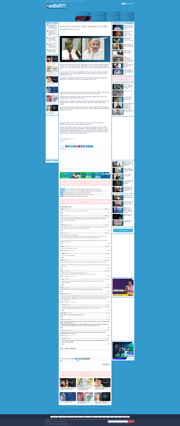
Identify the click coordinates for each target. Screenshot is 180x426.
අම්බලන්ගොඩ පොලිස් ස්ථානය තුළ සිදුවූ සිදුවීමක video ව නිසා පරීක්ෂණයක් (128, 163)
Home (48, 1)
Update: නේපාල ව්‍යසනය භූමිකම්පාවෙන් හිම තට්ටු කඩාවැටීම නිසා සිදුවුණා (128, 86)
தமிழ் (132, 3)
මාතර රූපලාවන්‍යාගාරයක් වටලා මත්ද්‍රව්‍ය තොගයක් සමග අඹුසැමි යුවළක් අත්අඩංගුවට (128, 59)
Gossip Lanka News (55, 421)
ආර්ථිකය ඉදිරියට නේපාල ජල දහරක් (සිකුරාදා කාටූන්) (52, 50)
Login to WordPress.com (85, 358)
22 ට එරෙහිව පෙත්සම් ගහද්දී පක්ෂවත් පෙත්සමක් (128, 182)
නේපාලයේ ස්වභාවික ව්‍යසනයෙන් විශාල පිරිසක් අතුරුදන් (128, 98)
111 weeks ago (65, 215)
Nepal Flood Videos (128, 90)
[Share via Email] (84, 146)
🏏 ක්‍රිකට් (110, 416)
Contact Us (126, 423)
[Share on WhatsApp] (71, 146)
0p (65, 319)
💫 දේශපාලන (62, 416)
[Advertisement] (52, 137)
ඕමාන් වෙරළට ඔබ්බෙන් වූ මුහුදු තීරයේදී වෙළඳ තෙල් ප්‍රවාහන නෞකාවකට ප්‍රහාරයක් (128, 210)
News (64, 22)
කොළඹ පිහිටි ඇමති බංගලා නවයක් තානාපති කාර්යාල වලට (52, 39)
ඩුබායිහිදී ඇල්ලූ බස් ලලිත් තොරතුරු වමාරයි (128, 110)
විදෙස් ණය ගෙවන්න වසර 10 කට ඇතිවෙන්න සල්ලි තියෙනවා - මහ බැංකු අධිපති (53, 33)
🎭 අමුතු (117, 416)
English (53, 1)
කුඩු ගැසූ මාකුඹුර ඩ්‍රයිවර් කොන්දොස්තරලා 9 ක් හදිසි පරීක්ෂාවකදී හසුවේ (128, 170)
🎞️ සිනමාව (94, 416)
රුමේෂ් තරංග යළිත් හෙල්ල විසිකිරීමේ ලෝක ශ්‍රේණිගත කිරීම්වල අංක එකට (129, 71)
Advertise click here (83, 13)
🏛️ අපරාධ (102, 416)
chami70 (62, 330)
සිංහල (123, 3)
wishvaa (62, 319)
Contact (83, 1)
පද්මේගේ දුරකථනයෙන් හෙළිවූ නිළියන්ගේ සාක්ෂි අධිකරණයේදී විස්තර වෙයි (128, 189)
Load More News (123, 230)
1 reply (66, 250)
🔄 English (126, 416)
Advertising (65, 1)
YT (70, 1)
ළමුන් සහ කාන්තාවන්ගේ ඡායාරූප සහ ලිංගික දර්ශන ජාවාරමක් (128, 65)
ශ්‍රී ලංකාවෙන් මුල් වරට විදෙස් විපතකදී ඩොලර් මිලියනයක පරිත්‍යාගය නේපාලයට (53, 26)
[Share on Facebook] (66, 146)
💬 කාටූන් (78, 416)
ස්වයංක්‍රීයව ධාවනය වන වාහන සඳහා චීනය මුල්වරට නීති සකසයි (129, 196)
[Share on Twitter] (69, 146)
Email (77, 360)
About (59, 1)
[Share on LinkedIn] (82, 146)
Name (61, 360)
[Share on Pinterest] (79, 146)
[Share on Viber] (74, 146)
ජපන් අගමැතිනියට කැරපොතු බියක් (127, 175)
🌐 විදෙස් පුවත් (70, 416)
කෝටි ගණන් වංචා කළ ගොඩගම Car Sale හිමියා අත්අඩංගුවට (128, 202)
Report (108, 213)
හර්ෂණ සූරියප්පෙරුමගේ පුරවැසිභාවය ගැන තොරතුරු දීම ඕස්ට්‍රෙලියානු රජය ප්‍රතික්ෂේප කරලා (129, 106)
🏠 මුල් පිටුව (54, 416)
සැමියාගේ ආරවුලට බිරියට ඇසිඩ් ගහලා (128, 215)
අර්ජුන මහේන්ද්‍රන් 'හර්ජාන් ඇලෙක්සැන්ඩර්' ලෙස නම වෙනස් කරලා (53, 45)
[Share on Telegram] (77, 146)
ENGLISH (128, 3)
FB (74, 1)
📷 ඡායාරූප (86, 416)
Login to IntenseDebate (77, 358)
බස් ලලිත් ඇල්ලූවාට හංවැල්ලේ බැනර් (128, 221)
